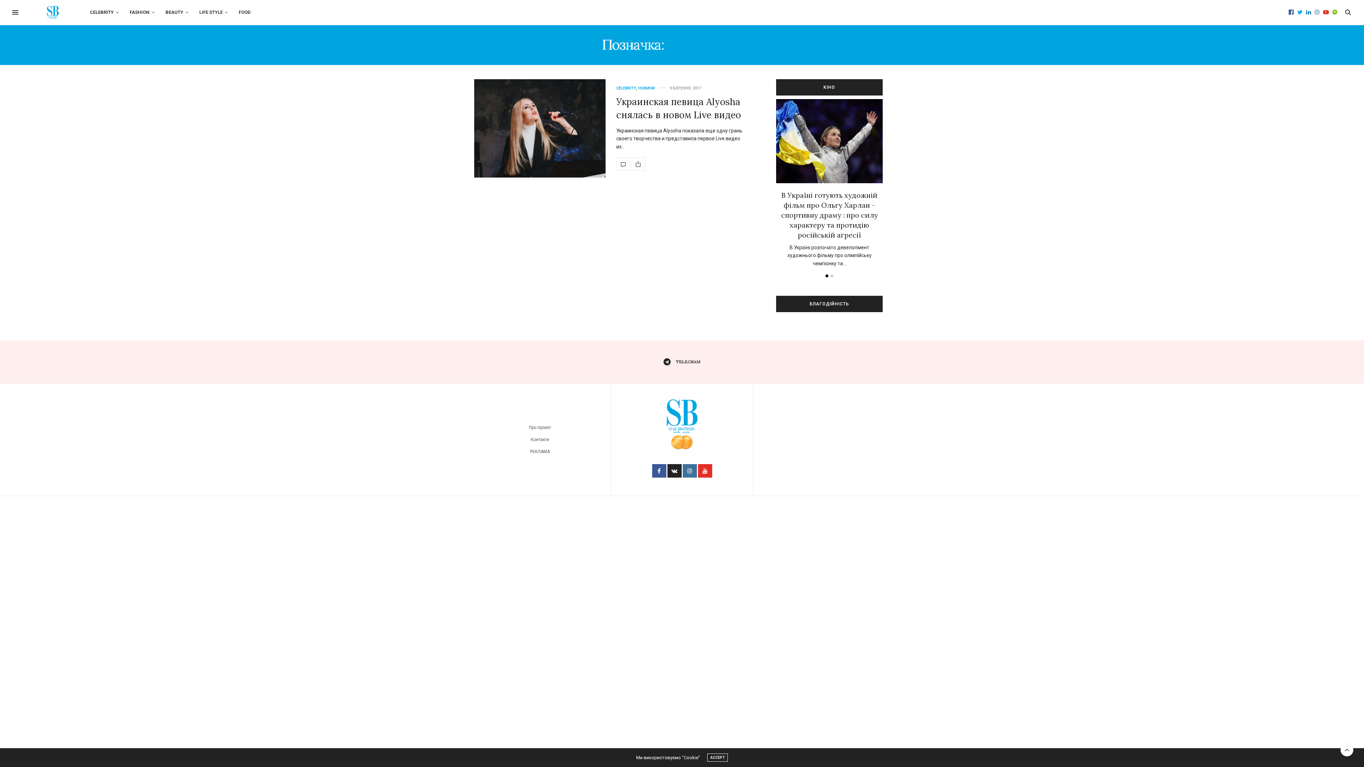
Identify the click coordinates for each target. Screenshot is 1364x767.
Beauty (174, 12)
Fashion (140, 12)
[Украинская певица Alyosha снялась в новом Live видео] (540, 128)
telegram (688, 361)
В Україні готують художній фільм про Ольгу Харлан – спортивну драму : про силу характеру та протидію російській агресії (829, 215)
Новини (646, 88)
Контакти (540, 439)
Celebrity (102, 12)
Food (245, 12)
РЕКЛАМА (540, 451)
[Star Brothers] (52, 12)
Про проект (540, 427)
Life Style (211, 12)
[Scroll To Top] (1347, 750)
